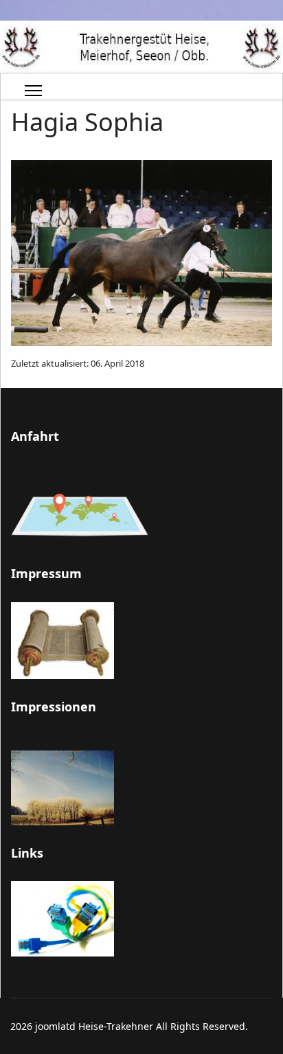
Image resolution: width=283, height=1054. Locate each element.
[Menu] (33, 90)
